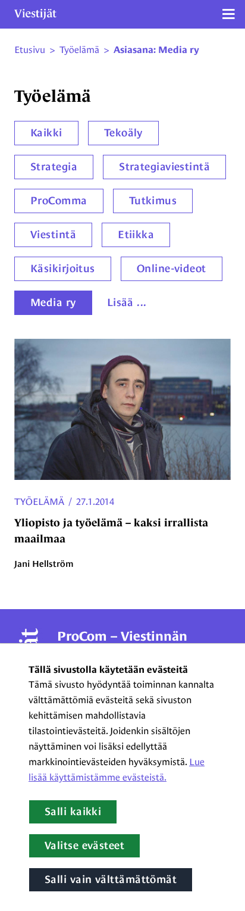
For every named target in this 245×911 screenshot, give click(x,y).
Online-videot (171, 268)
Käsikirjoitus (62, 268)
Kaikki (46, 133)
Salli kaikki (73, 812)
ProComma (58, 201)
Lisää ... (127, 302)
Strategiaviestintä (164, 167)
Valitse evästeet (84, 845)
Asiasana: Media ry (156, 50)
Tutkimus (153, 201)
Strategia (53, 167)
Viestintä (53, 235)
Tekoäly (123, 133)
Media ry (53, 302)
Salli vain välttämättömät (111, 879)
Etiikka (136, 235)
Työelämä (39, 501)
